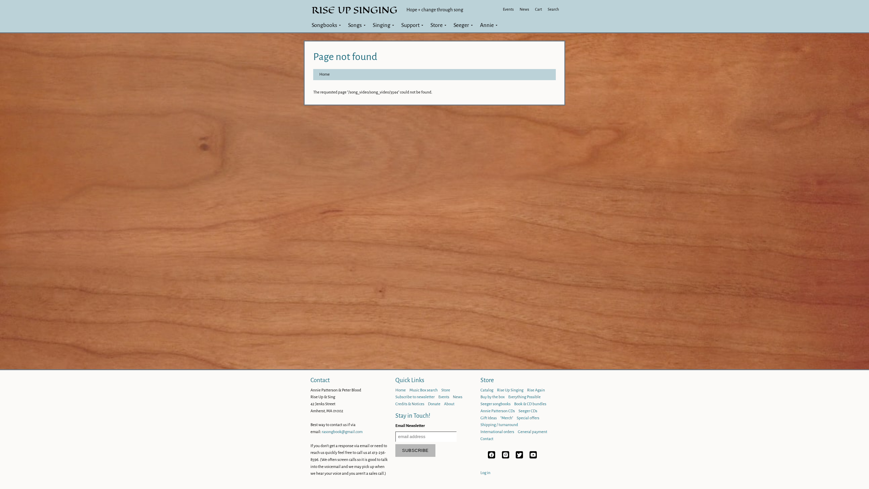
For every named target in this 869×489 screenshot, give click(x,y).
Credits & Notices (409, 404)
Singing (381, 25)
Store (436, 25)
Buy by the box (492, 397)
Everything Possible (524, 397)
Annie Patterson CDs (497, 411)
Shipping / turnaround (499, 425)
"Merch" (506, 418)
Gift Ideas (488, 418)
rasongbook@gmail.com (342, 432)
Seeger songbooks (495, 404)
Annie (487, 25)
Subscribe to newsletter (415, 397)
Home (324, 74)
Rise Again (536, 390)
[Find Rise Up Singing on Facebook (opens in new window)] (491, 457)
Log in (485, 473)
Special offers (528, 418)
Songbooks (324, 25)
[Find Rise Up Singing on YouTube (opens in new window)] (533, 457)
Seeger (461, 25)
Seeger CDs (527, 411)
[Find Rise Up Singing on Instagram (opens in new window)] (505, 457)
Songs (355, 25)
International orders (497, 432)
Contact (320, 380)
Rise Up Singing (510, 390)
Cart (538, 9)
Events (508, 9)
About (449, 404)
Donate (434, 404)
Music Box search (423, 390)
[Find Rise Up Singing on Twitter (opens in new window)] (519, 457)
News (524, 9)
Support (410, 25)
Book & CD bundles (530, 404)
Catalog (486, 390)
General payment (532, 432)
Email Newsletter (410, 426)
